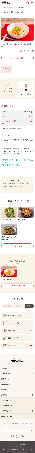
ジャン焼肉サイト (6, 400)
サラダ (5, 186)
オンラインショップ (29, 423)
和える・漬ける (20, 186)
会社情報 (4, 390)
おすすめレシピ (6, 374)
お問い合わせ (15, 423)
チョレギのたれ (14, 183)
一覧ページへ (17, 246)
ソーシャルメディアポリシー (13, 446)
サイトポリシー (11, 444)
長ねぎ (22, 183)
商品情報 (4, 368)
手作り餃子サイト (6, 411)
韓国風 (12, 186)
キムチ (5, 183)
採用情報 (4, 395)
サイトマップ (24, 446)
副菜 (27, 183)
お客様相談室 (5, 384)
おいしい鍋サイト (6, 416)
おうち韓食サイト (6, 405)
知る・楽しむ (5, 379)
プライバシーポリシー (22, 444)
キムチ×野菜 (7, 189)
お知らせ (5, 423)
